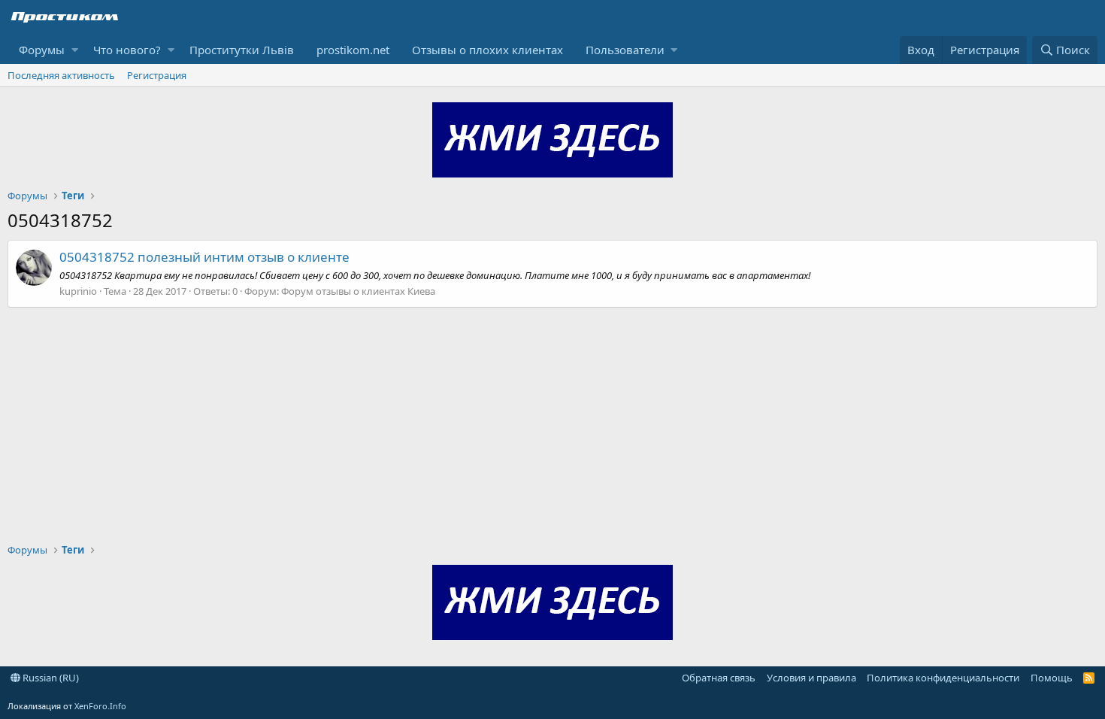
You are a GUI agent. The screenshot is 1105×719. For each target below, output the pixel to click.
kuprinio (78, 291)
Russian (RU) (49, 677)
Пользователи (625, 49)
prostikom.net (352, 49)
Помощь (1052, 677)
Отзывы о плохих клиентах (487, 49)
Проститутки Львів (241, 49)
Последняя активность (61, 75)
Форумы (42, 49)
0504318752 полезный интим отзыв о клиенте (204, 256)
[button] (75, 50)
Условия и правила (811, 677)
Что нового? (127, 49)
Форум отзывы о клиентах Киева (358, 291)
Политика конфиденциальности (943, 677)
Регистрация (156, 75)
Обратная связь (718, 677)
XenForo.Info (100, 705)
